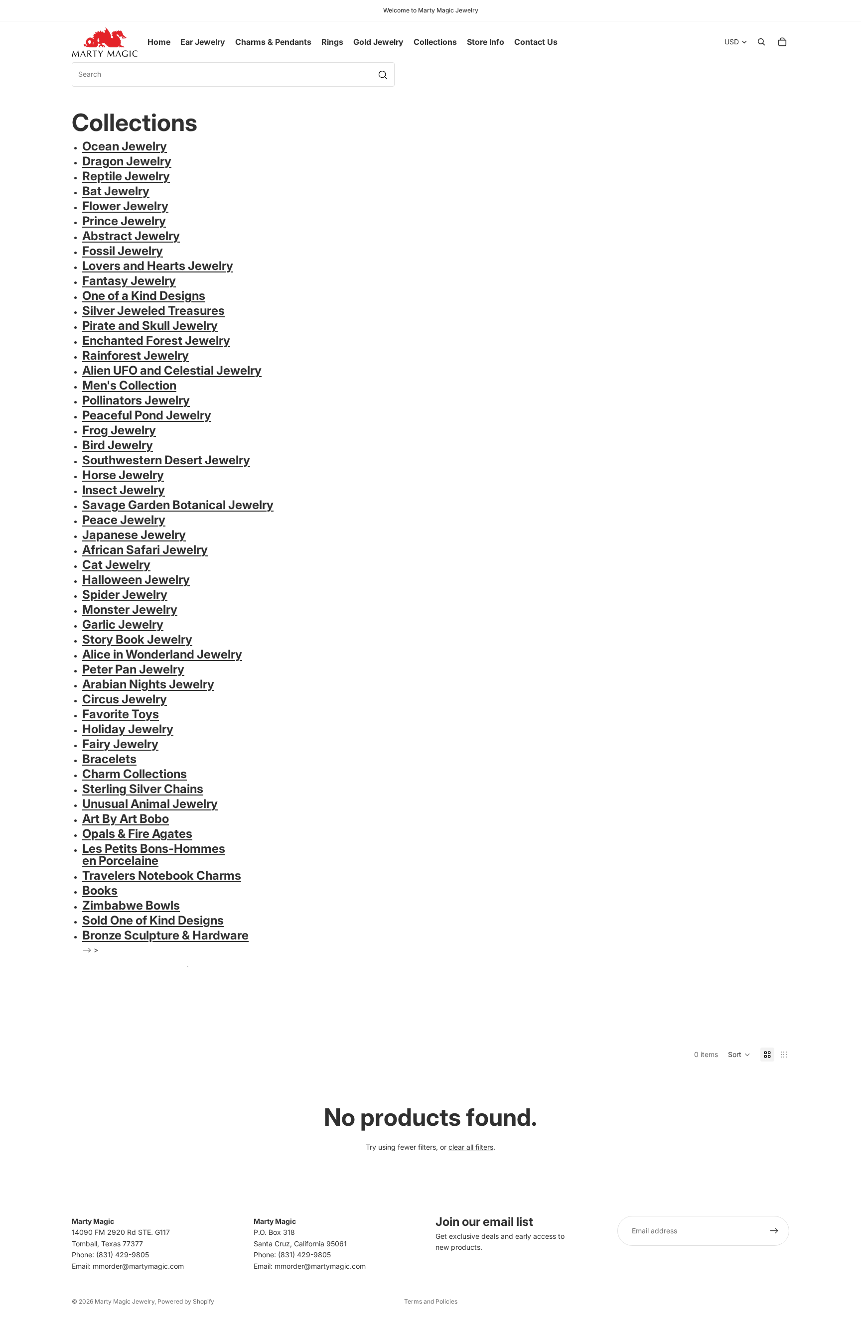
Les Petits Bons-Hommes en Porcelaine (153, 854)
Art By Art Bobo (125, 818)
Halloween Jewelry (136, 579)
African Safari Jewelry (145, 549)
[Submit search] (383, 75)
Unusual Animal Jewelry (150, 804)
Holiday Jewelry (127, 729)
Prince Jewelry (124, 221)
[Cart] (782, 42)
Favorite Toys (120, 714)
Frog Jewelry (119, 430)
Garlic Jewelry (122, 624)
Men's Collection (129, 385)
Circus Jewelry (124, 699)
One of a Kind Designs (143, 295)
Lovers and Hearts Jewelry (157, 266)
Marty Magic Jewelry (124, 1301)
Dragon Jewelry (126, 161)
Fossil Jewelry (122, 251)
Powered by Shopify (185, 1301)
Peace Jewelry (123, 520)
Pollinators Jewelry (136, 400)
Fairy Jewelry (120, 744)
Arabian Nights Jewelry (148, 684)
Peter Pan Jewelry (133, 669)
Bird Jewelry (117, 445)
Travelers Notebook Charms (161, 875)
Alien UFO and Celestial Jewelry (172, 370)
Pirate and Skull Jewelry (150, 325)
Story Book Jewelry (137, 639)
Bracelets (109, 759)
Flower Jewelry (125, 206)
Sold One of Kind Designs (153, 920)
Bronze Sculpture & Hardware (165, 935)
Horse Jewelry (123, 475)
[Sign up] (774, 1230)
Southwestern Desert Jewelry (166, 460)
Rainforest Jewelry (135, 355)
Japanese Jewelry (134, 535)
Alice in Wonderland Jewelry (162, 654)
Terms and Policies (430, 1301)
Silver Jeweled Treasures (153, 310)
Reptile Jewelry (126, 176)
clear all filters (470, 1147)
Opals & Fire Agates (137, 833)
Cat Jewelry (116, 564)
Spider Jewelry (124, 594)
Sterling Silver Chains (142, 789)
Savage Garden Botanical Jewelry (178, 505)
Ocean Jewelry (124, 146)
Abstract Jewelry (131, 236)
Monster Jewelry (129, 609)
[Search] (761, 42)
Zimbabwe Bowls (131, 905)
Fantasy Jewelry (129, 280)
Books (100, 890)
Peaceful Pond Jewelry (146, 415)
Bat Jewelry (115, 191)
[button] (739, 1054)
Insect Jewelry (123, 490)
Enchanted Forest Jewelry (156, 340)
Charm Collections (134, 774)
